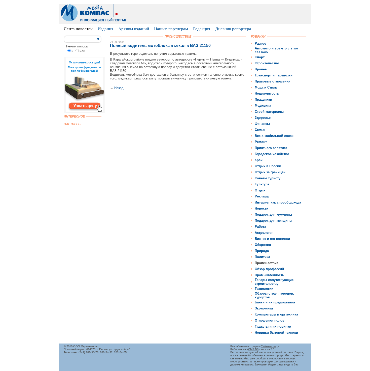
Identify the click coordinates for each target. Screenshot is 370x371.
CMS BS (253, 349)
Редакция (201, 28)
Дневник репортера (233, 28)
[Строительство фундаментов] (84, 111)
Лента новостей (78, 28)
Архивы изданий (133, 28)
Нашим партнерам (171, 28)
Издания (105, 28)
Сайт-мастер (269, 346)
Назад (119, 88)
